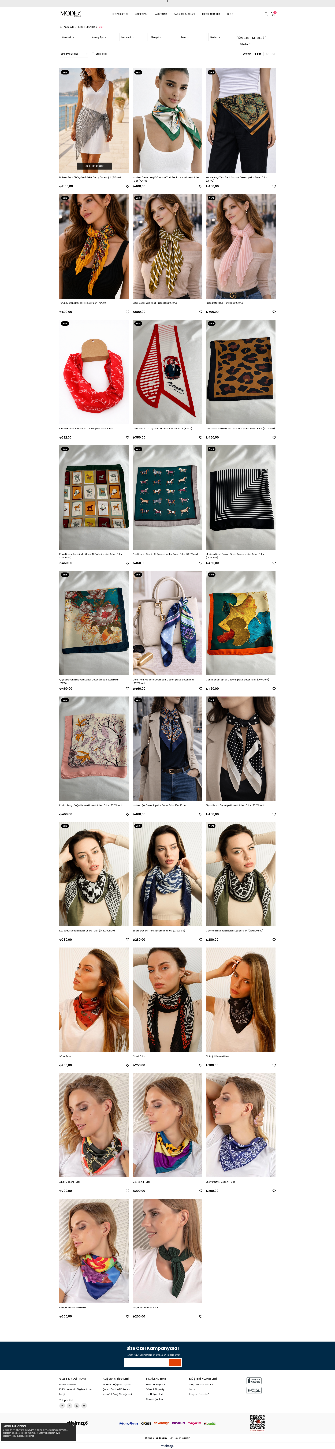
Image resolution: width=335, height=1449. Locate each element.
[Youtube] (84, 1406)
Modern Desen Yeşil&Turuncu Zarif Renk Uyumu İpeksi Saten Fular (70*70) (166, 179)
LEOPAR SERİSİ (120, 14)
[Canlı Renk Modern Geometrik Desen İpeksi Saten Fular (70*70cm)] (167, 623)
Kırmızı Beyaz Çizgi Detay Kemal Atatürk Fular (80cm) (162, 428)
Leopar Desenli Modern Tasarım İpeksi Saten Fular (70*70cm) (240, 428)
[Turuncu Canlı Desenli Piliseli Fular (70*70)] (94, 246)
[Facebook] (62, 1406)
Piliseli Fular (139, 1056)
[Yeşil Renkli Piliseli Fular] (167, 1251)
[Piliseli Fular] (167, 999)
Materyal (126, 37)
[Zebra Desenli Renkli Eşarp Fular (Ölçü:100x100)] (167, 874)
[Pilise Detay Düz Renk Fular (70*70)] (241, 246)
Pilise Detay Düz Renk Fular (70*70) (225, 303)
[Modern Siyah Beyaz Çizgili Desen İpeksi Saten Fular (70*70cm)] (241, 497)
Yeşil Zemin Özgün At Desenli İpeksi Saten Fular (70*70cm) (165, 554)
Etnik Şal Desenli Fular (218, 1056)
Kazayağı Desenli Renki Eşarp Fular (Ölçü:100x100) (87, 930)
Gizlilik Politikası (67, 1384)
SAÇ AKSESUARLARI (184, 14)
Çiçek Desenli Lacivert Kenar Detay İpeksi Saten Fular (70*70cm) (89, 681)
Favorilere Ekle (127, 186)
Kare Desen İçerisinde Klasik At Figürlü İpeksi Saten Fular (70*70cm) (90, 555)
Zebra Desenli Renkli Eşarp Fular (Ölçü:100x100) (159, 930)
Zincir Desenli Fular (69, 1182)
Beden (214, 37)
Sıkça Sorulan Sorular (201, 1384)
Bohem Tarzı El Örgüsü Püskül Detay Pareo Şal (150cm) (90, 177)
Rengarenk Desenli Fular (73, 1307)
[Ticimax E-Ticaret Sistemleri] (167, 1446)
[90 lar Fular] (94, 999)
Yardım (193, 1389)
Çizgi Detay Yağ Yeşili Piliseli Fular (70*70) (155, 303)
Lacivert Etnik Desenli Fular (220, 1182)
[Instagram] (77, 1406)
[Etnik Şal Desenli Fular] (241, 999)
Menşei (155, 37)
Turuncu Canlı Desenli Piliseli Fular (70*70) (82, 303)
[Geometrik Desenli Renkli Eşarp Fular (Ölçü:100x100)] (241, 874)
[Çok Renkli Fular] (167, 1125)
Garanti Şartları (154, 1399)
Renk (183, 37)
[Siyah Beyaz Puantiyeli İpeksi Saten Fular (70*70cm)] (241, 748)
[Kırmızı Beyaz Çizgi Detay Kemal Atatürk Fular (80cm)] (167, 372)
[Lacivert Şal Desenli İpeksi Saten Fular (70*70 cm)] (167, 748)
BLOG (230, 14)
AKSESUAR (161, 14)
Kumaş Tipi (98, 37)
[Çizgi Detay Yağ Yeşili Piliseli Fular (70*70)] (167, 246)
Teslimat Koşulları (156, 1384)
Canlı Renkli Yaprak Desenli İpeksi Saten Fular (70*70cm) (237, 679)
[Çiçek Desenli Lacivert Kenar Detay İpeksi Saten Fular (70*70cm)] (94, 623)
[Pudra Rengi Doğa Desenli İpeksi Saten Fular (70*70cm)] (94, 748)
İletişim (63, 1394)
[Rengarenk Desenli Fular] (94, 1251)
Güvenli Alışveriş (155, 1389)
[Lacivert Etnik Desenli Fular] (241, 1125)
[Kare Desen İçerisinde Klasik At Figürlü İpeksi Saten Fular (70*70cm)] (94, 497)
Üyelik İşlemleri (154, 1394)
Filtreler (244, 44)
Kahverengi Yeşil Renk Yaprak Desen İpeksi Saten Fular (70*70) (236, 179)
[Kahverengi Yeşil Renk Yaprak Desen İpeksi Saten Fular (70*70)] (241, 120)
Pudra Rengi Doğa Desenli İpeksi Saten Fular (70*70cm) (90, 805)
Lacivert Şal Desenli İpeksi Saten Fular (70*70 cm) (160, 805)
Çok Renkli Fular (141, 1182)
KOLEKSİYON (141, 14)
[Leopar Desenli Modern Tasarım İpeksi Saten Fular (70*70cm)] (241, 372)
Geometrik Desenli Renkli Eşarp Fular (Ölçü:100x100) (234, 930)
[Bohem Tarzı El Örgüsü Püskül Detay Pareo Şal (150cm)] (94, 120)
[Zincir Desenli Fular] (94, 1125)
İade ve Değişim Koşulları (117, 1384)
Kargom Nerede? (199, 1394)
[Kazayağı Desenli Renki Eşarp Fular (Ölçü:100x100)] (94, 874)
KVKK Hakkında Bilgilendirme (75, 1389)
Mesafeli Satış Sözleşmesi (117, 1394)
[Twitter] (69, 1406)
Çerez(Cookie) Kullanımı (117, 1389)
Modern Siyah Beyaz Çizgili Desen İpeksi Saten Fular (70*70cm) (235, 555)
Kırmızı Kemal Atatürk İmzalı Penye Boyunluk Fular (86, 428)
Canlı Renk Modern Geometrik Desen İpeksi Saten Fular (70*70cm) (164, 681)
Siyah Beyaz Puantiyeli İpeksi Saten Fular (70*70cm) (235, 805)
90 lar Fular (65, 1056)
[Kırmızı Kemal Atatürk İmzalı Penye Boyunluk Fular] (94, 372)
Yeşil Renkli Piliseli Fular (145, 1307)
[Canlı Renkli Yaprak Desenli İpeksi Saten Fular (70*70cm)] (241, 623)
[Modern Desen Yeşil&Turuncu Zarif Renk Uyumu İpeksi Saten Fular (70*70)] (167, 120)
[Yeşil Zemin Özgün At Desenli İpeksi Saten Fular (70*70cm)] (167, 497)
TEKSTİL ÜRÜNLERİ (211, 14)
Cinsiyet (67, 37)
